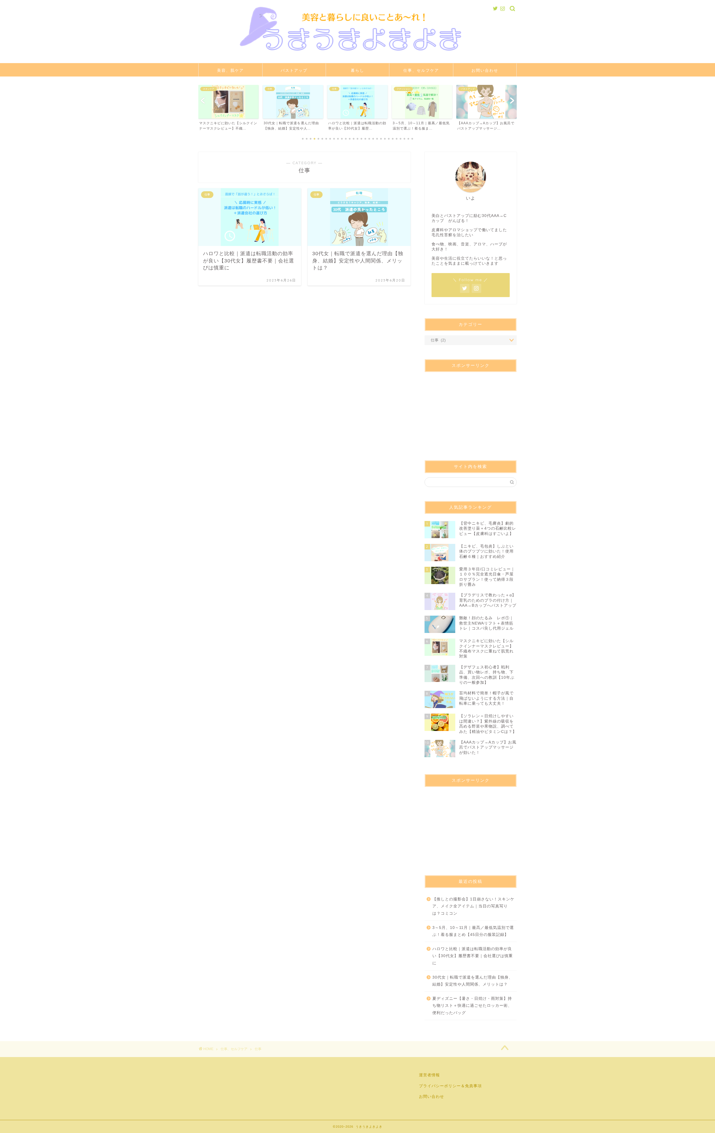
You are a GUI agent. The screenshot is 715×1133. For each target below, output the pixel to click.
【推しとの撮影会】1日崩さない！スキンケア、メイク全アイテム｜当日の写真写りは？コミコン (473, 906)
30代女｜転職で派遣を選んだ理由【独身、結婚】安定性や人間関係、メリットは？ (472, 981)
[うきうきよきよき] (357, 57)
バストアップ (294, 70)
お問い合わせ (484, 70)
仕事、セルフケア (421, 70)
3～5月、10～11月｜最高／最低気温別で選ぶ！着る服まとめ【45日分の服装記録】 (473, 931)
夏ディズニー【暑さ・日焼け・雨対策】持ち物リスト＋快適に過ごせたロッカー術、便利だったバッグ (472, 1005)
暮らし (357, 70)
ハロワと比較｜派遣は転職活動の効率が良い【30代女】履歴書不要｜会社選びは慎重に (472, 956)
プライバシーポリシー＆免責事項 (450, 1086)
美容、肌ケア (230, 70)
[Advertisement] (471, 411)
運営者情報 (429, 1075)
